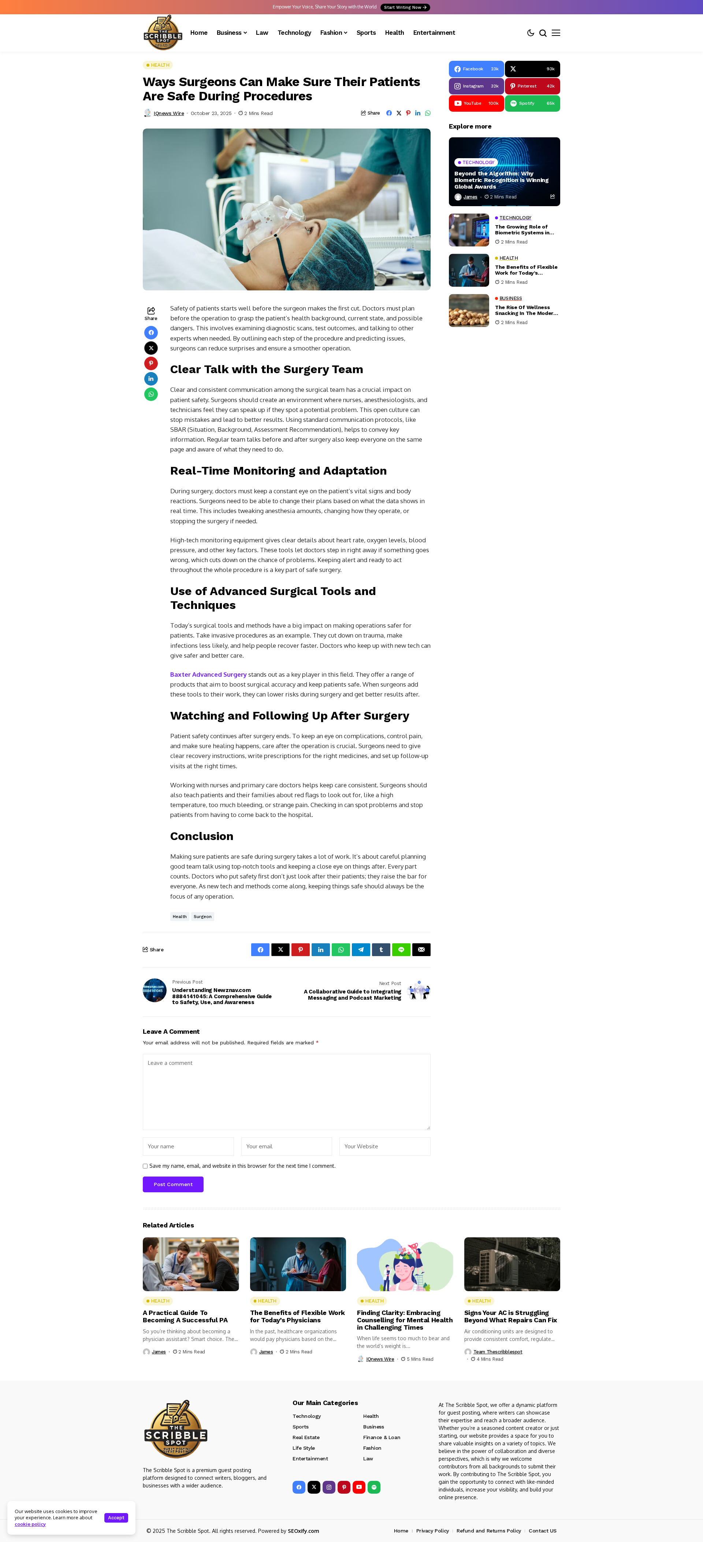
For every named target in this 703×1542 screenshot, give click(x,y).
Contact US (543, 1531)
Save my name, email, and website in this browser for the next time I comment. (242, 1166)
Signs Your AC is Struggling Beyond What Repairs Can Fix (510, 1316)
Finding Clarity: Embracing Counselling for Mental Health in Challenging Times (405, 1320)
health (180, 916)
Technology (307, 1416)
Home (401, 1531)
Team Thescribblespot (497, 1352)
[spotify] (374, 1487)
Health (371, 1416)
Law (368, 1458)
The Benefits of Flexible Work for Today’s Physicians (526, 270)
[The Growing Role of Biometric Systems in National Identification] (469, 229)
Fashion (372, 1448)
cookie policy (30, 1524)
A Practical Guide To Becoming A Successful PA (185, 1316)
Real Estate (306, 1437)
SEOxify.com (303, 1531)
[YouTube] (359, 1487)
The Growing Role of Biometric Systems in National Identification (523, 229)
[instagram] (329, 1487)
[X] (314, 1487)
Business (373, 1427)
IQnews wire (169, 113)
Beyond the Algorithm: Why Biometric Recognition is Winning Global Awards (501, 180)
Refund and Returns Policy (489, 1531)
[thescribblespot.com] (163, 33)
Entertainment (310, 1458)
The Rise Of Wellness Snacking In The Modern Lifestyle (526, 310)
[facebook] (299, 1487)
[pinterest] (344, 1487)
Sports (300, 1427)
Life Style (304, 1448)
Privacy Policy (432, 1531)
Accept (116, 1517)
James (470, 197)
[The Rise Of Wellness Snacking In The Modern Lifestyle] (469, 310)
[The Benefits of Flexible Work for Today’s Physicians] (469, 270)
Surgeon (203, 916)
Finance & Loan (381, 1437)
